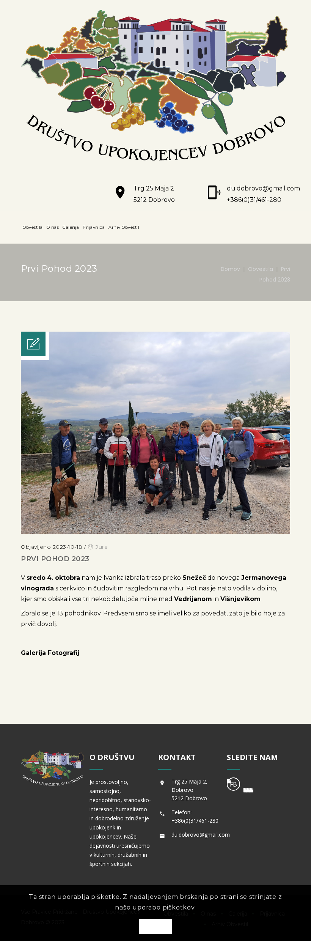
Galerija (71, 227)
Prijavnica (94, 227)
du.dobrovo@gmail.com (263, 188)
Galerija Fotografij (50, 652)
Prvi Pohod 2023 (55, 559)
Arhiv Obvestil (123, 227)
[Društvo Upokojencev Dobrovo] (155, 87)
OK (155, 927)
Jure (102, 546)
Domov (230, 269)
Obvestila (33, 227)
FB (233, 784)
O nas (53, 227)
